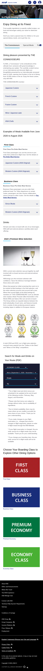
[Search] (29, 2)
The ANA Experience (8, 593)
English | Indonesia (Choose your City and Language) (19, 639)
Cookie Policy (6, 647)
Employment (5, 631)
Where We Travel (7, 590)
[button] (21, 87)
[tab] (12, 45)
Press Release (6, 628)
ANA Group (5, 619)
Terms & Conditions (8, 651)
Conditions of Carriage (8, 613)
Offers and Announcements (10, 586)
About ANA (5, 584)
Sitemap (4, 607)
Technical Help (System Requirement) (13, 604)
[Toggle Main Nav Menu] (34, 2)
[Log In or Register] (39, 2)
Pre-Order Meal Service (11, 157)
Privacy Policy (6, 644)
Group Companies (7, 622)
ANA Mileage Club (7, 595)
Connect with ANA (7, 601)
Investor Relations (7, 625)
